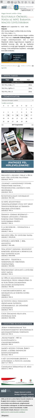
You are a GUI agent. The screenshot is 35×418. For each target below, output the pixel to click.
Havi (28, 80)
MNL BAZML (12, 255)
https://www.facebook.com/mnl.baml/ (12, 2)
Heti (18, 80)
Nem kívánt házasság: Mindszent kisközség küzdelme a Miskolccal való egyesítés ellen (16, 252)
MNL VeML (11, 197)
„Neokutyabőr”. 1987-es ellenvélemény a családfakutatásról (11, 340)
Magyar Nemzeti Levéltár (8, 13)
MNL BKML (11, 266)
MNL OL (11, 179)
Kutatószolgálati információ (15, 196)
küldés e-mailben (26, 66)
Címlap (19, 13)
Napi (7, 80)
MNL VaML (11, 245)
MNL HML (11, 286)
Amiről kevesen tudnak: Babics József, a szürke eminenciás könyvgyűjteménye (15, 351)
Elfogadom (5, 415)
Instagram (15, 2)
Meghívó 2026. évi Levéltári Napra (16, 235)
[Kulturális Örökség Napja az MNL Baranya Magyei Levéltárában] (13, 62)
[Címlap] (7, 7)
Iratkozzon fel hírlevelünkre (9, 2)
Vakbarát (22, 2)
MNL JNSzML (12, 237)
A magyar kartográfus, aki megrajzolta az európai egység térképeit (15, 293)
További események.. (7, 103)
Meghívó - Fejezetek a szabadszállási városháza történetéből (12, 262)
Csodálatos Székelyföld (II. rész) (16, 367)
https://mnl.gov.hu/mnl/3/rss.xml (19, 2)
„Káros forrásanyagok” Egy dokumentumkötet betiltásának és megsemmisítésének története (17, 330)
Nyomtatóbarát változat (10, 66)
